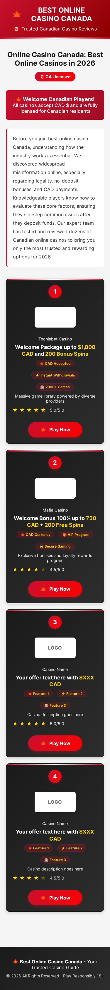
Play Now (59, 429)
